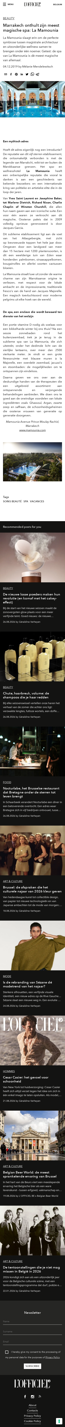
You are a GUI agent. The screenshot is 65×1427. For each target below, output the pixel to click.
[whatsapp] (32, 75)
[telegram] (37, 75)
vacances (37, 501)
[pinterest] (16, 75)
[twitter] (27, 75)
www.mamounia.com (32, 430)
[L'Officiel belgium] (32, 4)
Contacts (32, 1410)
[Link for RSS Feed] (40, 1397)
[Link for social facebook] (25, 1397)
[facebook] (11, 75)
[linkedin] (21, 75)
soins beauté (12, 501)
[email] (5, 75)
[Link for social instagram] (32, 1397)
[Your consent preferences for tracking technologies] (59, 1421)
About (32, 1405)
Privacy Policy (53, 1357)
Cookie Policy (32, 1421)
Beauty (8, 18)
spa (26, 501)
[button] (58, 461)
